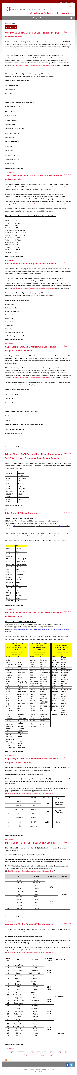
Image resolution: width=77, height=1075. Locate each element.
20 (32, 1055)
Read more (67, 32)
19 (26, 1055)
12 (32, 1053)
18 (66, 1053)
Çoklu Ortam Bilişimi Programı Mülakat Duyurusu (29, 924)
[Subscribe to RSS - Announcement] (6, 1060)
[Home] (27, 9)
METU (66, 2)
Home (61, 2)
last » (50, 1055)
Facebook (68, 1065)
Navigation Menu (38, 18)
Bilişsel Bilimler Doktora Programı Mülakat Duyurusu (30, 843)
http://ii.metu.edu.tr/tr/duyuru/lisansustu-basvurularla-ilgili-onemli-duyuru (33, 65)
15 (50, 1053)
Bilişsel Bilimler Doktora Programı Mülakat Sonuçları (30, 263)
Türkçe (71, 2)
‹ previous (21, 1053)
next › (42, 1055)
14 (44, 1053)
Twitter (71, 1065)
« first (12, 1053)
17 (60, 1053)
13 (38, 1053)
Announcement (9, 172)
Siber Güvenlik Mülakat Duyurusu (21, 513)
